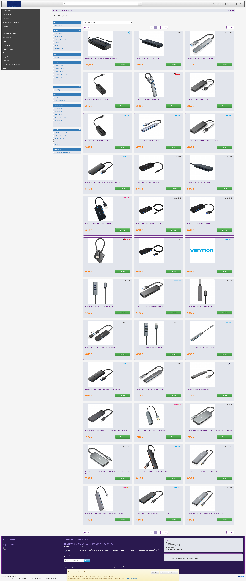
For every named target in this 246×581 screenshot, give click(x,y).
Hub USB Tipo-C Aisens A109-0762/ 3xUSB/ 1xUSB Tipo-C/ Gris (205, 513)
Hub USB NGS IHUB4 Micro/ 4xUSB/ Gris (147, 99)
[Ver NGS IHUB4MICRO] (158, 85)
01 (155, 27)
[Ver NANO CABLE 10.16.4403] (107, 209)
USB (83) (58, 98)
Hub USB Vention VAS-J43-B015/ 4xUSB (96, 99)
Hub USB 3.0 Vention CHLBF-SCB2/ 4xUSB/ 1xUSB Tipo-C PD (102, 389)
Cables (5, 41)
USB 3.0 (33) (59, 65)
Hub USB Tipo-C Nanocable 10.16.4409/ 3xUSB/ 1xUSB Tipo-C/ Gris (105, 513)
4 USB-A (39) (59, 108)
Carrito (239, 4)
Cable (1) (58, 145)
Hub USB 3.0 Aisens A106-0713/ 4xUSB (198, 223)
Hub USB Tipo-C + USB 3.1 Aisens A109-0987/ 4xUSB (100, 347)
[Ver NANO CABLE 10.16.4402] (158, 416)
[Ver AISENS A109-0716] (158, 209)
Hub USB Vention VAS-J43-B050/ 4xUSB (96, 141)
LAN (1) (57, 90)
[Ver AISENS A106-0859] (209, 43)
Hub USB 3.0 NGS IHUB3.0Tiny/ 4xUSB (96, 265)
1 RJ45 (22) (58, 114)
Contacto (229, 4)
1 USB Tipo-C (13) (60, 117)
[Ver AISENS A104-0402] (158, 43)
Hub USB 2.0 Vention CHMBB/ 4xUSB (198, 99)
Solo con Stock (59, 25)
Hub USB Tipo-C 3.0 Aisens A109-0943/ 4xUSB (149, 389)
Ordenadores (7, 11)
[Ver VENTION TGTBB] (107, 416)
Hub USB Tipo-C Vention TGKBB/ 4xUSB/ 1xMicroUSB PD (152, 513)
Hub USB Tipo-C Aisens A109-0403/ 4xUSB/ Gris (201, 306)
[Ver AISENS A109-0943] (158, 374)
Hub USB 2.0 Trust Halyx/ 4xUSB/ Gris (198, 389)
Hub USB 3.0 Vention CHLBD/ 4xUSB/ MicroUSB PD (150, 306)
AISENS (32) (58, 33)
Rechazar (163, 572)
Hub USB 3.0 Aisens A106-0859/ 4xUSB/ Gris (200, 58)
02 (159, 27)
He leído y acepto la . (77, 556)
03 (162, 27)
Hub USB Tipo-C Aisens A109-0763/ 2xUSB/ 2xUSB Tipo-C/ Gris (205, 472)
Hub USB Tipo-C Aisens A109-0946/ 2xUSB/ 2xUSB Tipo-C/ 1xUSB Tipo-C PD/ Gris (107, 472)
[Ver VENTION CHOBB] (158, 457)
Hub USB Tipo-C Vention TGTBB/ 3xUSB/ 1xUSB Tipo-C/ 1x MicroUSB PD (106, 430)
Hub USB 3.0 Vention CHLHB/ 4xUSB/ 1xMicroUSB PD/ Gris (204, 265)
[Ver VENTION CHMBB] (209, 85)
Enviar (87, 560)
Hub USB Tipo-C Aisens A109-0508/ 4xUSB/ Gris (99, 306)
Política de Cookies (131, 578)
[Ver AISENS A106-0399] (209, 167)
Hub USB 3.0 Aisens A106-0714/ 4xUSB (147, 265)
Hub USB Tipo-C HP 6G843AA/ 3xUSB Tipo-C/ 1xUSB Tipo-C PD (103, 58)
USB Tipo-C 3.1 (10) (61, 74)
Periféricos (6, 45)
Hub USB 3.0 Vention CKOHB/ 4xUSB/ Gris (148, 141)
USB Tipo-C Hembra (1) (62, 153)
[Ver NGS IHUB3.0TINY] (107, 250)
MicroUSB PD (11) (60, 136)
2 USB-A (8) (58, 120)
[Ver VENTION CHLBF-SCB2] (107, 374)
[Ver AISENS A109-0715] (158, 167)
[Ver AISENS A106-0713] (209, 209)
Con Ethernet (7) (60, 101)
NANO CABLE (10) (60, 39)
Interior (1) (58, 58)
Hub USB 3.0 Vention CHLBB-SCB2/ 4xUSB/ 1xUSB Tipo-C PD (102, 182)
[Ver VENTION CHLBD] (158, 291)
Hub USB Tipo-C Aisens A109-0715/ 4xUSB (148, 182)
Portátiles (6, 18)
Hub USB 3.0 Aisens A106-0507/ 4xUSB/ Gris (149, 347)
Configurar (155, 572)
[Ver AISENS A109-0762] (209, 498)
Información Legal (119, 566)
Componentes (7, 14)
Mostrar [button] (230, 27)
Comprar (122, 64)
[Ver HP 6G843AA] (107, 43)
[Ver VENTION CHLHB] (209, 250)
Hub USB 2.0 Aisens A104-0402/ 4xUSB (147, 58)
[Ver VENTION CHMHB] (209, 126)
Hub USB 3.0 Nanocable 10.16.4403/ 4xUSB (98, 223)
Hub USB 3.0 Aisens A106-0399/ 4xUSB (198, 182)
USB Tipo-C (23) (60, 68)
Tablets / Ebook (8, 49)
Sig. (166, 27)
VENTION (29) (59, 36)
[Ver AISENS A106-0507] (158, 333)
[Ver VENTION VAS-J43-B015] (107, 85)
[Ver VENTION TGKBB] (158, 498)
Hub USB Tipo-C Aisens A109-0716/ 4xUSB (148, 223)
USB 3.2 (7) (58, 77)
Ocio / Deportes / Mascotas (11, 64)
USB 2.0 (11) (59, 71)
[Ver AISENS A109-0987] (107, 333)
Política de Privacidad (68, 552)
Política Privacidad (69, 568)
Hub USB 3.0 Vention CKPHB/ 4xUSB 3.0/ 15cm (200, 347)
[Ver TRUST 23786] (209, 374)
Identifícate (218, 4)
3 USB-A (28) (59, 111)
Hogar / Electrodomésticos (11, 57)
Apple (4, 68)
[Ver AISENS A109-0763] (209, 457)
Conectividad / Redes (9, 34)
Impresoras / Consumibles (11, 30)
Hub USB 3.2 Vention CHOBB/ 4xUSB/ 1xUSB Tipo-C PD (152, 472)
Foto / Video (7, 53)
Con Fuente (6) (59, 142)
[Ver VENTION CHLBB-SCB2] (107, 167)
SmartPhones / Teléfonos (11, 22)
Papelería (6, 61)
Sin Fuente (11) (59, 139)
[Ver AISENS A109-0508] (107, 291)
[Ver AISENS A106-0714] (158, 250)
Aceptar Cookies (172, 572)
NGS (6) (57, 42)
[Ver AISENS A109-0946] (107, 457)
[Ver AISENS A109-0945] (209, 416)
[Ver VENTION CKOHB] (158, 126)
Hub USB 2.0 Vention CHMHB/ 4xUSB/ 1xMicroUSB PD (202, 141)
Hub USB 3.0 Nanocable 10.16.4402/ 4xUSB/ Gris (150, 430)
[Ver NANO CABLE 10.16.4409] (107, 498)
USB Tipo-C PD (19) (61, 133)
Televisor (6, 26)
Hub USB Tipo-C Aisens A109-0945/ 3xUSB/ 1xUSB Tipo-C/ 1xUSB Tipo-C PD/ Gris (209, 431)
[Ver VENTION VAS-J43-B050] (107, 126)
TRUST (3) (58, 45)
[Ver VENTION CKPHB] (209, 333)
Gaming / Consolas (9, 37)
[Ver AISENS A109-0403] (209, 291)
